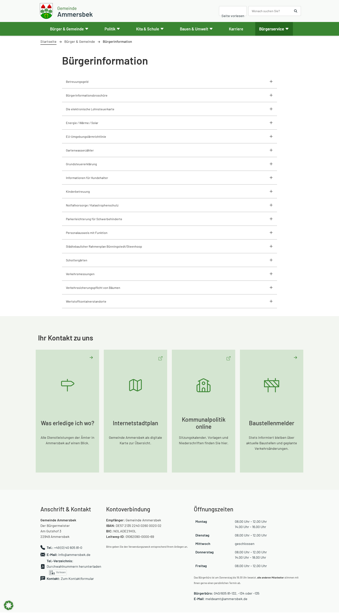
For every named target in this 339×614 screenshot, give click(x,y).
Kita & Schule (147, 28)
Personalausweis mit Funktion (87, 232)
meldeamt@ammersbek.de (226, 599)
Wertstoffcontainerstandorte (86, 301)
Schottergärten (76, 260)
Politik (110, 28)
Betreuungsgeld (77, 81)
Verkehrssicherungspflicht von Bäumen (93, 287)
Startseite (48, 41)
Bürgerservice (271, 28)
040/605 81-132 (225, 593)
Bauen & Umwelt (194, 28)
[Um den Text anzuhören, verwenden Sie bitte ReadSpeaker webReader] (232, 11)
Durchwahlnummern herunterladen (74, 566)
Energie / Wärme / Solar (82, 123)
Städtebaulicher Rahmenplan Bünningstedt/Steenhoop (104, 246)
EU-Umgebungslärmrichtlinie (86, 136)
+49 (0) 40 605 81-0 (68, 547)
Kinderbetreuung (78, 191)
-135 (256, 593)
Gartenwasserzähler (80, 150)
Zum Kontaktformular (77, 578)
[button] (8, 605)
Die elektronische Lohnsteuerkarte (90, 109)
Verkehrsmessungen (80, 274)
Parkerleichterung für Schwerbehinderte (94, 219)
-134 (241, 593)
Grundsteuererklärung (81, 164)
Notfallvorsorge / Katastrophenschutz (92, 205)
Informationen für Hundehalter (87, 178)
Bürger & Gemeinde (67, 28)
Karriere (236, 28)
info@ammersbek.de (74, 554)
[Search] (296, 11)
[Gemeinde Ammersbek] (67, 11)
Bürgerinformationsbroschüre (87, 95)
